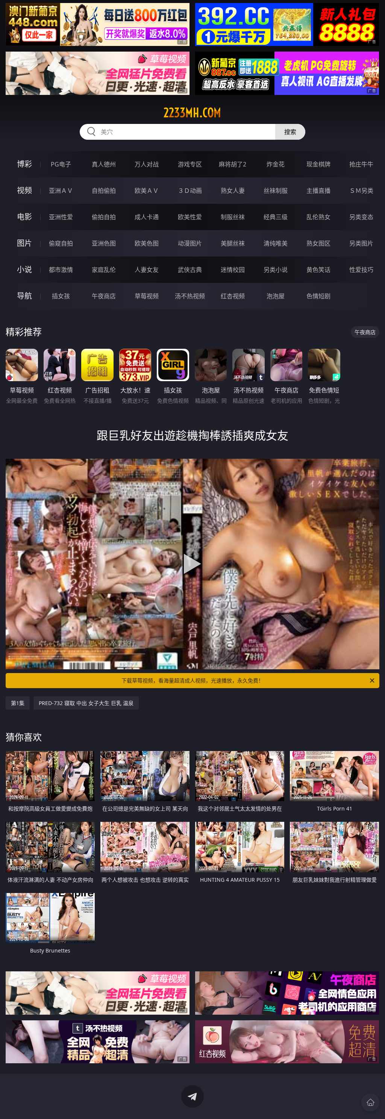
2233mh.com (192, 112)
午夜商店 (104, 296)
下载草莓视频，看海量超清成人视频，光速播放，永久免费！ (192, 680)
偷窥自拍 (61, 243)
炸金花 (276, 164)
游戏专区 (190, 164)
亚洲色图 (104, 243)
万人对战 (147, 164)
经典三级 (276, 217)
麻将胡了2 (232, 164)
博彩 (24, 164)
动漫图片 (190, 243)
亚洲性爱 (61, 217)
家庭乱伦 (104, 270)
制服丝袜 (233, 217)
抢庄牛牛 (361, 164)
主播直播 (318, 190)
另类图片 (361, 243)
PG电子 (61, 164)
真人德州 (104, 164)
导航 (24, 296)
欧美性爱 (190, 217)
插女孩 (61, 296)
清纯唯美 (276, 243)
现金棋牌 (318, 164)
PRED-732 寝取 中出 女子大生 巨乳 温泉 (86, 703)
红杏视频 (233, 296)
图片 (24, 243)
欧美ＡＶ (147, 190)
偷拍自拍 (104, 217)
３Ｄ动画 (190, 190)
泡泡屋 (276, 296)
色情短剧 (318, 296)
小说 (24, 269)
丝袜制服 (276, 190)
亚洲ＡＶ (61, 190)
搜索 (290, 132)
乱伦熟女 (318, 217)
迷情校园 (233, 270)
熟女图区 (318, 243)
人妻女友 (147, 270)
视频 (24, 190)
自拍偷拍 (104, 190)
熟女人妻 (233, 190)
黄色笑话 (318, 270)
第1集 (17, 703)
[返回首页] (370, 1102)
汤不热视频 (190, 296)
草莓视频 (147, 296)
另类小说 (276, 270)
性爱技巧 (361, 270)
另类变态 (361, 217)
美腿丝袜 (233, 243)
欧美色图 (147, 243)
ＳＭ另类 (361, 190)
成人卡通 (147, 217)
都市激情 (61, 270)
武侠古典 (190, 270)
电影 (24, 217)
